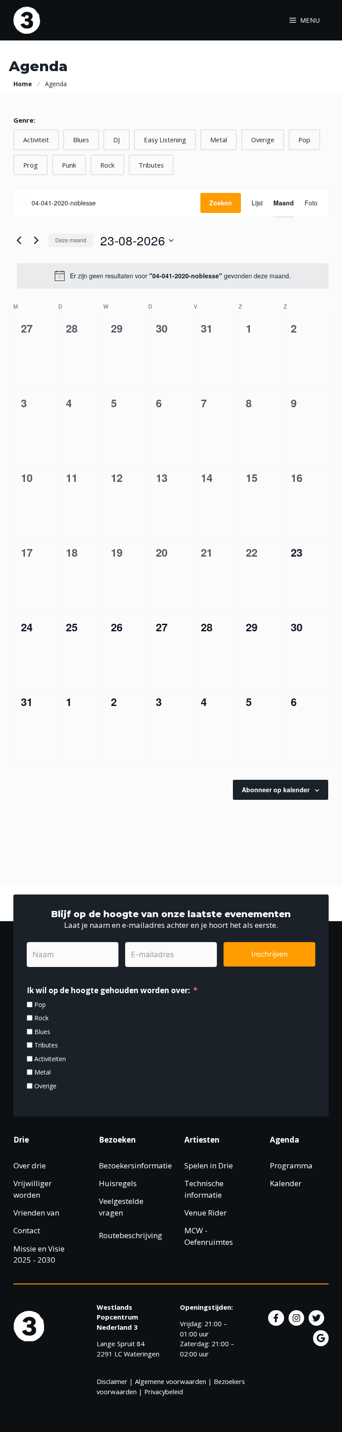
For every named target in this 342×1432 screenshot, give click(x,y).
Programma (291, 1165)
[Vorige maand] (18, 240)
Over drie (29, 1165)
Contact (26, 1230)
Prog (30, 164)
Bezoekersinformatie (135, 1165)
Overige (262, 139)
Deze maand (70, 240)
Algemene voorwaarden (170, 1381)
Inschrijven (269, 954)
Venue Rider (205, 1212)
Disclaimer (112, 1381)
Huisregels (118, 1183)
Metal (218, 139)
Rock (107, 164)
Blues (81, 139)
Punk (69, 164)
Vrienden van (36, 1212)
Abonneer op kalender (275, 789)
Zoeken (220, 202)
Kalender (285, 1183)
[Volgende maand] (36, 240)
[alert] (173, 275)
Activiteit (36, 139)
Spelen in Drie (208, 1165)
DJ (116, 139)
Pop (304, 139)
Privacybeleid (163, 1391)
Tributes (151, 164)
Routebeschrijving (130, 1235)
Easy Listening (165, 139)
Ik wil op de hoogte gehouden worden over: (108, 990)
